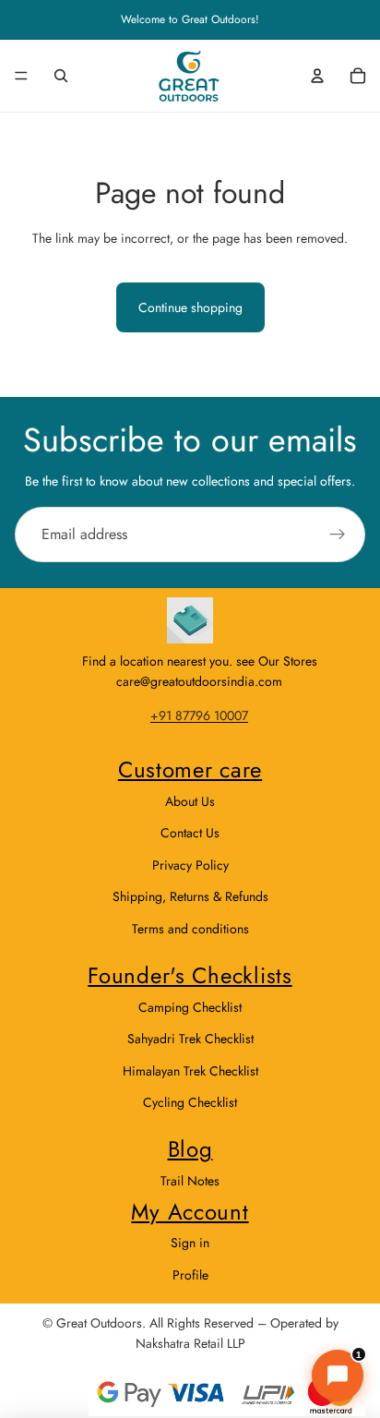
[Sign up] (337, 534)
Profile (190, 1275)
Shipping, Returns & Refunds (190, 896)
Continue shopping (190, 307)
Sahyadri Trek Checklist (190, 1038)
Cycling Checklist (190, 1102)
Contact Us (190, 832)
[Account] (317, 75)
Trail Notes (190, 1181)
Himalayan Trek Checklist (190, 1071)
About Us (190, 801)
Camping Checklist (190, 1007)
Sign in (190, 1242)
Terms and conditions (190, 928)
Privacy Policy (190, 865)
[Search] (61, 75)
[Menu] (21, 75)
